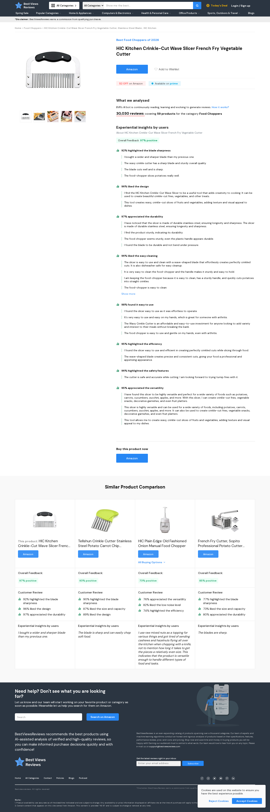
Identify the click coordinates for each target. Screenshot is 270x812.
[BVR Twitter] (214, 774)
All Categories (32, 778)
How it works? (220, 107)
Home (18, 28)
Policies (60, 778)
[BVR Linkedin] (233, 774)
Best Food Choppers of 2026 (137, 40)
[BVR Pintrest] (227, 774)
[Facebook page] (202, 774)
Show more (128, 293)
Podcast (83, 778)
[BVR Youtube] (220, 774)
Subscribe (193, 763)
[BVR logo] (27, 5)
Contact (48, 778)
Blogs (71, 778)
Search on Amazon (103, 717)
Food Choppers (33, 28)
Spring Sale (22, 13)
